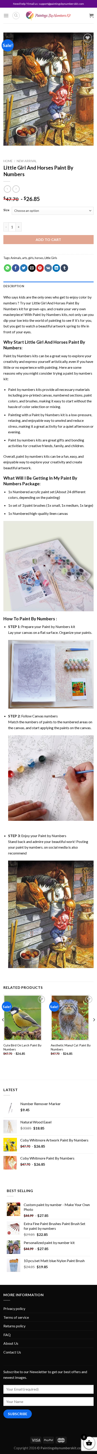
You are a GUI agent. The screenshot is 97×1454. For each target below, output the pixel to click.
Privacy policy (14, 1308)
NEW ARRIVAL (27, 161)
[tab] (48, 286)
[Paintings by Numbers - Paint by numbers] (48, 15)
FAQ (7, 1335)
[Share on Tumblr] (64, 268)
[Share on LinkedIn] (56, 268)
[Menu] (6, 15)
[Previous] (3, 1029)
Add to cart (48, 239)
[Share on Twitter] (24, 268)
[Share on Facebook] (15, 268)
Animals (16, 258)
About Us (10, 1343)
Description (13, 286)
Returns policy (14, 1326)
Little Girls (50, 258)
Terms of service (16, 1317)
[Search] (16, 15)
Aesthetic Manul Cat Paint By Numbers (71, 1047)
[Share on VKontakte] (48, 268)
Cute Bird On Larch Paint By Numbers (22, 1047)
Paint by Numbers (47, 314)
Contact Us (12, 1352)
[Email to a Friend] (32, 268)
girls (31, 258)
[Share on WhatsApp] (7, 268)
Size (6, 210)
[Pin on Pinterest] (40, 268)
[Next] (94, 1029)
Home (7, 161)
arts (24, 258)
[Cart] (91, 16)
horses (39, 258)
